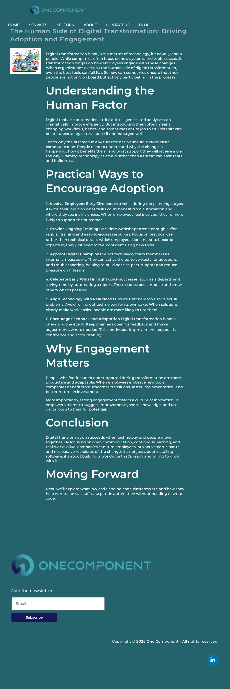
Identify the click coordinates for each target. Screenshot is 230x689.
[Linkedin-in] (213, 660)
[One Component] (58, 10)
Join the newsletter (32, 590)
